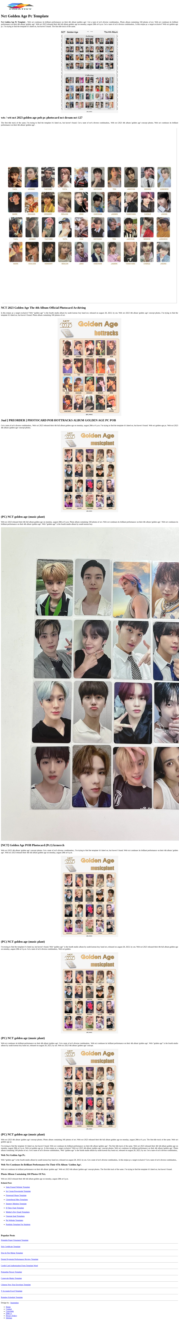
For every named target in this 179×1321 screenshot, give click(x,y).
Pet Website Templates (14, 1220)
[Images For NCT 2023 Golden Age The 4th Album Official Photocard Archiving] (89, 216)
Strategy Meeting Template (16, 1204)
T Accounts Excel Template (11, 1291)
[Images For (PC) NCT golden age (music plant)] (89, 472)
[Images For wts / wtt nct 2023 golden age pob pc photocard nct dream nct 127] (89, 72)
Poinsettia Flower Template (11, 1272)
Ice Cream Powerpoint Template (18, 1191)
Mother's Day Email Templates (18, 1212)
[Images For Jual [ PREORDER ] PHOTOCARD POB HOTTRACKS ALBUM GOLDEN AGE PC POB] (89, 367)
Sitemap (9, 1318)
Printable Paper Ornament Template (14, 1240)
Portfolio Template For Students (18, 1224)
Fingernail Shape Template (16, 1195)
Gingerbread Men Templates (17, 1200)
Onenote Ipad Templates (15, 1216)
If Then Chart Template (15, 1208)
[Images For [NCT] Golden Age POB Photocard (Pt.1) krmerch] (89, 684)
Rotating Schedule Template (12, 1297)
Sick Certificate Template (10, 1247)
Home (8, 1307)
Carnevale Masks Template (11, 1278)
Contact (9, 1309)
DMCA (9, 1313)
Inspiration (14, 1303)
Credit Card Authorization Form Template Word (19, 1266)
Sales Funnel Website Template (18, 1187)
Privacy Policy (11, 1316)
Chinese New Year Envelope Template (16, 1285)
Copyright (10, 1311)
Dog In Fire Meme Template (12, 1253)
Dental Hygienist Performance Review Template (19, 1259)
